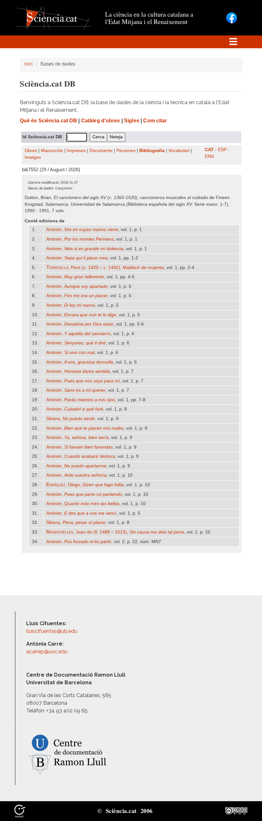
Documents (100, 150)
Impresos (76, 150)
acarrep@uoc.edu (46, 651)
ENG (209, 156)
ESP (222, 149)
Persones (125, 150)
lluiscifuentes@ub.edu (52, 631)
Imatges (33, 157)
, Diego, (85, 484)
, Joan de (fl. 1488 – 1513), (115, 532)
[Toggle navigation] (233, 41)
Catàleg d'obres (100, 120)
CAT (209, 149)
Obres (31, 150)
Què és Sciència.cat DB (48, 120)
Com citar (155, 120)
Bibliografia (152, 150)
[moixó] (19, 810)
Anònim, (82, 229)
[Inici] (53, 17)
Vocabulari (178, 150)
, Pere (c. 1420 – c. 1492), (105, 267)
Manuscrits (52, 150)
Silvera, (70, 418)
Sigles (131, 120)
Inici (29, 63)
